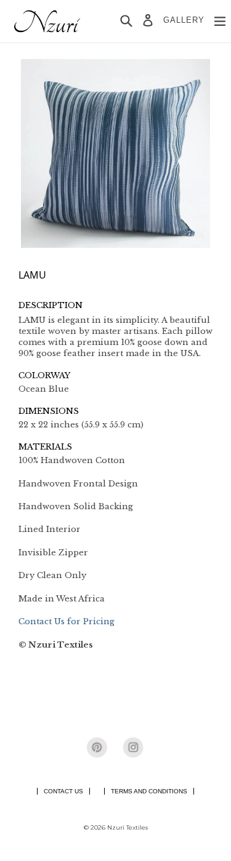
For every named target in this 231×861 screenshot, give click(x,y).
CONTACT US (63, 791)
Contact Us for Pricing (66, 621)
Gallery (184, 20)
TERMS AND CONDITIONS (149, 791)
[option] (115, 153)
